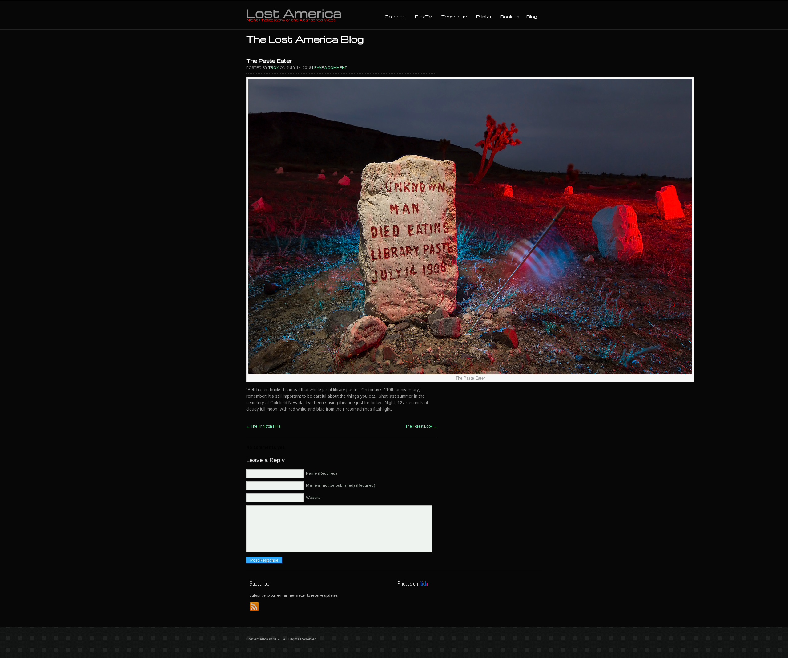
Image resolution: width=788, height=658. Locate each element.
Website (313, 497)
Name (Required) (321, 473)
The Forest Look (421, 426)
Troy (273, 68)
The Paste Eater (269, 61)
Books (506, 17)
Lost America (293, 13)
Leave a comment (329, 68)
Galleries (395, 16)
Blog (531, 16)
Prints (483, 16)
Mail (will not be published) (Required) (340, 485)
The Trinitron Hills (263, 426)
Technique (454, 16)
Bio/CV (423, 16)
